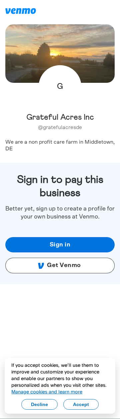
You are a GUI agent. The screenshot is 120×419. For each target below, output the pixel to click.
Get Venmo (64, 265)
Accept (81, 404)
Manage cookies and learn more (46, 391)
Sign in (60, 245)
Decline (39, 404)
